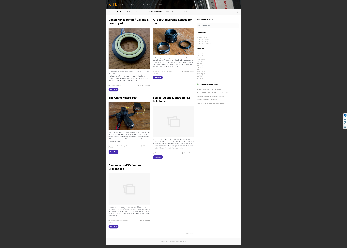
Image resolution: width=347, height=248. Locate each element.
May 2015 (200, 55)
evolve (162, 241)
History (129, 12)
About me (120, 12)
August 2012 (200, 75)
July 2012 (200, 77)
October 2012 (201, 71)
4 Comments (146, 146)
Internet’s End (183, 12)
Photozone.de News (210, 84)
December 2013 (201, 59)
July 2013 (200, 63)
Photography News (160, 153)
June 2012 (200, 79)
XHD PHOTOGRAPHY (155, 12)
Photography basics (116, 85)
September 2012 (201, 73)
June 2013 (200, 65)
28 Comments (146, 220)
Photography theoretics (204, 43)
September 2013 (201, 61)
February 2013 (201, 67)
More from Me (140, 12)
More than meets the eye (204, 37)
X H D (112, 4)
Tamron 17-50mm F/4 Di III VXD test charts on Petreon (214, 93)
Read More (113, 89)
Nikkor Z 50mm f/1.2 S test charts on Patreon (211, 103)
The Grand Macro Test (123, 97)
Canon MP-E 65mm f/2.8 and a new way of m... (129, 21)
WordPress (183, 241)
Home (111, 12)
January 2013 (201, 69)
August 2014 (200, 57)
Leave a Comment (145, 85)
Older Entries (189, 234)
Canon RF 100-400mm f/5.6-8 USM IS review (210, 96)
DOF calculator (170, 12)
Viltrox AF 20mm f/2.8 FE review (207, 100)
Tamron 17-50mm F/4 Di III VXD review (209, 89)
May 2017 (200, 53)
